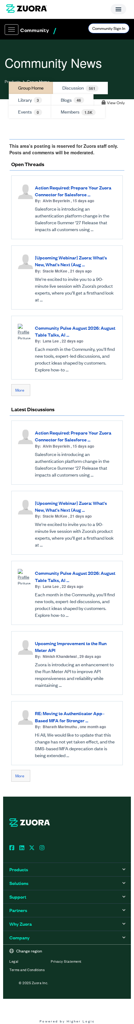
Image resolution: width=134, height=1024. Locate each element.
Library (28, 99)
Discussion (78, 87)
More (19, 390)
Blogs (71, 99)
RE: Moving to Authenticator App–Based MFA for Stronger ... (70, 716)
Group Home (31, 87)
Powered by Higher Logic (67, 1021)
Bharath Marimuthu (60, 726)
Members (77, 111)
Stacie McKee (55, 271)
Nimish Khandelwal (60, 656)
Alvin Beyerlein (56, 200)
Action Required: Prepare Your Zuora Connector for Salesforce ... (73, 191)
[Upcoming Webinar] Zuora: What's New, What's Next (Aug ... (71, 261)
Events (28, 111)
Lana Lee (51, 341)
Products (13, 81)
